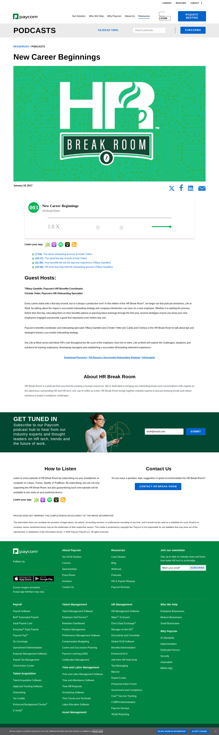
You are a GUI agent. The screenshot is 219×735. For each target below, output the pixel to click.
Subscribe (193, 30)
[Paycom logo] (25, 16)
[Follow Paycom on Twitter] (23, 568)
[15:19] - (74, 267)
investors (181, 3)
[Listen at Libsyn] (47, 244)
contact (195, 3)
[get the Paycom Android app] (44, 581)
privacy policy (98, 731)
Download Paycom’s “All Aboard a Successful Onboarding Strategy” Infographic (109, 357)
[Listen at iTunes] (54, 244)
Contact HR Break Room (158, 486)
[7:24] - (63, 254)
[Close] (215, 731)
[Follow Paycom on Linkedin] (16, 568)
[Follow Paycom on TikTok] (52, 568)
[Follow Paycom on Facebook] (30, 568)
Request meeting (192, 16)
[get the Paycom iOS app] (23, 581)
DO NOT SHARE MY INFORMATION (172, 731)
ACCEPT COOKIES (199, 731)
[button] (78, 16)
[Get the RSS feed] (74, 244)
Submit (196, 431)
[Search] (205, 3)
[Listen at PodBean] (67, 244)
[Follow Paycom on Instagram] (37, 568)
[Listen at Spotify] (60, 244)
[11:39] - (73, 262)
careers (166, 3)
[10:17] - (61, 258)
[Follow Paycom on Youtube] (45, 568)
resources (21, 46)
